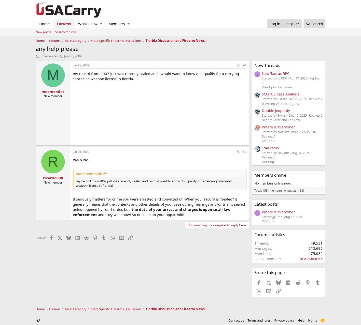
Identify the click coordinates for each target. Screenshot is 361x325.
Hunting (268, 161)
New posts (43, 32)
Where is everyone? (278, 126)
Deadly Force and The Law (281, 120)
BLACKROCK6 (311, 258)
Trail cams (270, 147)
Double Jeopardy (276, 110)
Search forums (65, 32)
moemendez (49, 56)
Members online (270, 175)
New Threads (267, 65)
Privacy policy (284, 320)
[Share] (238, 65)
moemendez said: (89, 173)
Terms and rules (259, 320)
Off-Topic (268, 141)
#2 (245, 152)
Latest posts (266, 204)
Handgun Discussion (277, 87)
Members (117, 23)
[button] (101, 23)
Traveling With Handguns (280, 103)
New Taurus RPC (275, 73)
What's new (87, 23)
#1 (245, 65)
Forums (64, 23)
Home (44, 23)
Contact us (236, 320)
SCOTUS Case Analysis (280, 94)
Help (301, 320)
